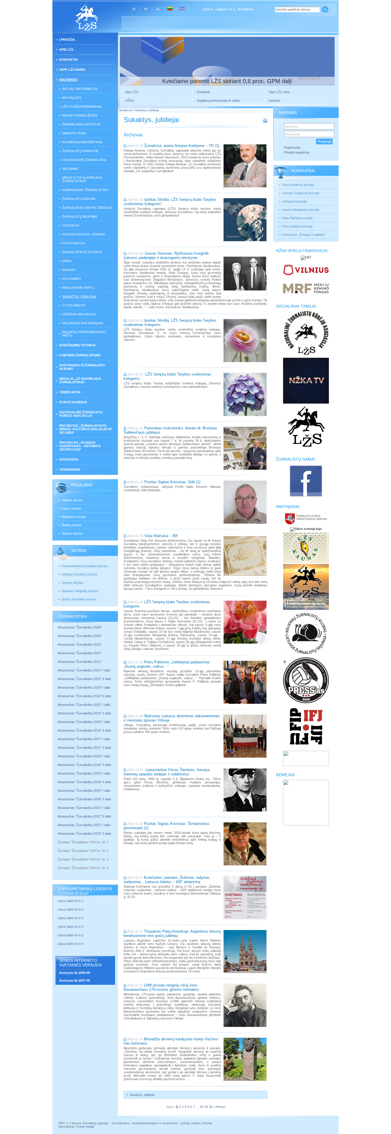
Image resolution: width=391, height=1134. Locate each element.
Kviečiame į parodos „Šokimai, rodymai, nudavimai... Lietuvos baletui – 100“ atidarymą (167, 879)
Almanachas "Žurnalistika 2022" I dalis (84, 825)
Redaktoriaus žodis (79, 115)
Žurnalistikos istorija (82, 252)
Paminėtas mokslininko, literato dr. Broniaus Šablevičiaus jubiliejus (170, 430)
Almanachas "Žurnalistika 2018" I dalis (84, 756)
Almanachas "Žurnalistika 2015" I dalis (84, 704)
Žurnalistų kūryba (78, 199)
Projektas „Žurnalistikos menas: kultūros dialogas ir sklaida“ (85, 429)
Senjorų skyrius (72, 582)
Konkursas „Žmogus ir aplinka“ (303, 234)
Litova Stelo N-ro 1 (70, 901)
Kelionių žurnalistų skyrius (80, 574)
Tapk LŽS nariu (72, 69)
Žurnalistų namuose (80, 151)
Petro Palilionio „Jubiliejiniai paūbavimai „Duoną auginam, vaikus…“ (167, 664)
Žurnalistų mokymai (79, 216)
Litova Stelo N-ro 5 (71, 935)
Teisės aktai (69, 392)
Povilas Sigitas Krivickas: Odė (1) (172, 482)
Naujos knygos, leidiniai (83, 234)
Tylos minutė (73, 305)
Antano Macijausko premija (300, 209)
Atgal (169, 1107)
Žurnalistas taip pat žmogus (87, 207)
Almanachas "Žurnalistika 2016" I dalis (84, 722)
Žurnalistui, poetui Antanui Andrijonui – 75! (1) (181, 146)
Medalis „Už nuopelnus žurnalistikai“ (80, 380)
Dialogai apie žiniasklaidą (84, 160)
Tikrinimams (69, 469)
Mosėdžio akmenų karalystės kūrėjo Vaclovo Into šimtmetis (171, 1041)
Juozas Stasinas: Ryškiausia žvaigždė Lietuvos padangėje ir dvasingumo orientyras (166, 255)
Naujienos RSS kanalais (82, 323)
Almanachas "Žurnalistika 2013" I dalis (84, 670)
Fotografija (73, 243)
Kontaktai (68, 59)
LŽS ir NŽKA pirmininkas (82, 106)
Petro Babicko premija (297, 226)
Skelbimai (70, 168)
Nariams (274, 100)
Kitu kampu (71, 278)
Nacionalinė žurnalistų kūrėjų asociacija (80, 413)
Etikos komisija (73, 402)
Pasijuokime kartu (78, 287)
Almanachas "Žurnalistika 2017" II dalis (85, 747)
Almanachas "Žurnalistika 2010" (80, 644)
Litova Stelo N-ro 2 (70, 909)
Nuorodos (68, 459)
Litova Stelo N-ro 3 (70, 918)
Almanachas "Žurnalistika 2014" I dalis (84, 687)
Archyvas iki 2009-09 (74, 972)
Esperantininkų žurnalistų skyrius (85, 566)
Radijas (68, 270)
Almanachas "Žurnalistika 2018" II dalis (84, 765)
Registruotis (292, 147)
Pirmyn (220, 1107)
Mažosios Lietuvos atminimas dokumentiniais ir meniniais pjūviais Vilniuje (172, 718)
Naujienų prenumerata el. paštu (84, 333)
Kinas (66, 261)
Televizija (70, 225)
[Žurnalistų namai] (305, 496)
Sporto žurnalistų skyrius (79, 599)
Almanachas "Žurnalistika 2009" (80, 636)
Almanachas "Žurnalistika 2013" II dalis (84, 679)
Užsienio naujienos (79, 314)
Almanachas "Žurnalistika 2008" (80, 627)
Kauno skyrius (72, 508)
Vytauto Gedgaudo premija (300, 193)
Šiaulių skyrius (72, 525)
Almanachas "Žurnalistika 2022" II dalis (84, 833)
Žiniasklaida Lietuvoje (81, 124)
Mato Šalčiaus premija (297, 218)
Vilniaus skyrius (72, 500)
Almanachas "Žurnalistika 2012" (80, 661)
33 (201, 1107)
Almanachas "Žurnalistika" (85, 190)
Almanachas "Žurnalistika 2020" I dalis (84, 790)
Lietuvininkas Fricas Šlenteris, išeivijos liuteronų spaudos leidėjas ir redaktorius (167, 772)
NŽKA (129, 100)
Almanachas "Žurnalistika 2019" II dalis (84, 782)
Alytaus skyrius (72, 533)
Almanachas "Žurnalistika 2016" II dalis (84, 730)
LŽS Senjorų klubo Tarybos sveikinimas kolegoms (167, 376)
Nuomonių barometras (82, 142)
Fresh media (85, 1126)
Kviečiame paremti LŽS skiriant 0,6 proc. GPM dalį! (227, 81)
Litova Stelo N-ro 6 (71, 944)
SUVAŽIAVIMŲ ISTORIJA (77, 345)
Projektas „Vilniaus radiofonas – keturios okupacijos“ (79, 446)
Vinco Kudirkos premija (298, 184)
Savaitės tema (74, 133)
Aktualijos (71, 97)
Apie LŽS (66, 49)
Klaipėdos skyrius (74, 516)
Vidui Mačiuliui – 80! (161, 536)
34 (206, 1107)
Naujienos (68, 79)
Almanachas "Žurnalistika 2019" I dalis (84, 773)
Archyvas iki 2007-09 (74, 980)
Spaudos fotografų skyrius (80, 591)
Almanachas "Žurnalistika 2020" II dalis (84, 799)
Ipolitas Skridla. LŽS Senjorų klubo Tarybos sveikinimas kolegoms (170, 322)
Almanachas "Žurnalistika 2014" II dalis (84, 696)
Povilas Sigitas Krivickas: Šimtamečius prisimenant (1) (167, 825)
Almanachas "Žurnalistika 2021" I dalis (84, 807)
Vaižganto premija (294, 201)
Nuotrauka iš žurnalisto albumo (82, 366)
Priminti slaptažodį (296, 152)
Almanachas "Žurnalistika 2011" (79, 653)
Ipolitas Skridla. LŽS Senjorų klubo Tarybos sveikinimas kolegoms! (170, 201)
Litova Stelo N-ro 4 (71, 926)
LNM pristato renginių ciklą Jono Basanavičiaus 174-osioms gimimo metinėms (161, 987)
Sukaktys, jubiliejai (79, 296)
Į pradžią (67, 39)
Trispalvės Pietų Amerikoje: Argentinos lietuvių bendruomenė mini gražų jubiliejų (172, 933)
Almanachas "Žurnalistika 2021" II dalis (84, 816)
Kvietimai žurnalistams (79, 355)
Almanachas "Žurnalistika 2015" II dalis (84, 713)
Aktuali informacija (79, 89)
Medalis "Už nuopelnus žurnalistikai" (82, 179)
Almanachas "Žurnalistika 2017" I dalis (84, 739)
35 (210, 1107)
